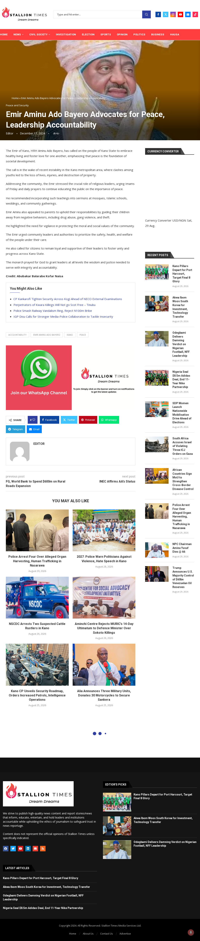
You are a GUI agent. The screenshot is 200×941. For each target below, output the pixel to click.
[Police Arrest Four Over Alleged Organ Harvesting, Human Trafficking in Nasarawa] (37, 530)
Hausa (174, 34)
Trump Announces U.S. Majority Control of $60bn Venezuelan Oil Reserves (183, 577)
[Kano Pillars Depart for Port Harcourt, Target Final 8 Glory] (157, 272)
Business (157, 34)
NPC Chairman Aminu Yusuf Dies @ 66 (182, 547)
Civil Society (38, 34)
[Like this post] (33, 420)
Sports (105, 34)
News (17, 34)
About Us (88, 933)
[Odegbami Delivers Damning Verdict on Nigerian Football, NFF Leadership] (157, 339)
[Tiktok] (195, 14)
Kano (70, 334)
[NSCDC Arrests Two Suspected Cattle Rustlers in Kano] (37, 597)
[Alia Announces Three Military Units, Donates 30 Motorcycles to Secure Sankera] (104, 664)
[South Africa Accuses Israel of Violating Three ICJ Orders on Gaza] (157, 444)
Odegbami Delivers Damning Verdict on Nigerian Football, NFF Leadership (181, 344)
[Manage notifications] (191, 932)
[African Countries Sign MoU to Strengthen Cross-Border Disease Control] (157, 476)
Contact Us (106, 933)
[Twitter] (165, 14)
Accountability (17, 334)
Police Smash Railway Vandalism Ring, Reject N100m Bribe (52, 311)
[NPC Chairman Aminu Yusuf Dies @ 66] (157, 550)
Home (4, 34)
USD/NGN (179, 220)
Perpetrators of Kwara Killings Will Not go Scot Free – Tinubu (54, 305)
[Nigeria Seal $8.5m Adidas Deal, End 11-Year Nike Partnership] (157, 378)
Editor (9, 133)
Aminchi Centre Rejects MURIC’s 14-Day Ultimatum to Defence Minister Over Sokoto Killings (104, 628)
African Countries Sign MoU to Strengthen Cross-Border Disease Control (183, 479)
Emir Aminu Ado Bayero (46, 334)
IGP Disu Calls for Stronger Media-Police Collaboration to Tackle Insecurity (63, 316)
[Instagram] (173, 14)
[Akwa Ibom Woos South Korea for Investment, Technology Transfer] (157, 303)
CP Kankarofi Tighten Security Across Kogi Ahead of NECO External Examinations (67, 299)
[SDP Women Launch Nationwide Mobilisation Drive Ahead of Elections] (157, 409)
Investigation (66, 34)
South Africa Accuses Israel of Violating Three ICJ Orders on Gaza (182, 446)
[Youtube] (180, 14)
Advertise (125, 933)
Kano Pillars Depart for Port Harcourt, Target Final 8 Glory (182, 274)
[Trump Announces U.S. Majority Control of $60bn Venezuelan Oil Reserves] (157, 574)
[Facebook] (158, 14)
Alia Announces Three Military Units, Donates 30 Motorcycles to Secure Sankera (104, 695)
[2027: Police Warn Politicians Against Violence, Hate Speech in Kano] (104, 530)
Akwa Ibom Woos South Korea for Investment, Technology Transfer (180, 307)
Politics (139, 34)
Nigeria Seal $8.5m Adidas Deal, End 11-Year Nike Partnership (181, 379)
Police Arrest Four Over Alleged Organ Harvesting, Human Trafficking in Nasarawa (37, 561)
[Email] (188, 14)
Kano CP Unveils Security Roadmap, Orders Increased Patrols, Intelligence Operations (37, 695)
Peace (82, 334)
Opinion (122, 34)
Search (146, 15)
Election (88, 34)
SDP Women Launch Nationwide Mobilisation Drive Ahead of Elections (181, 413)
